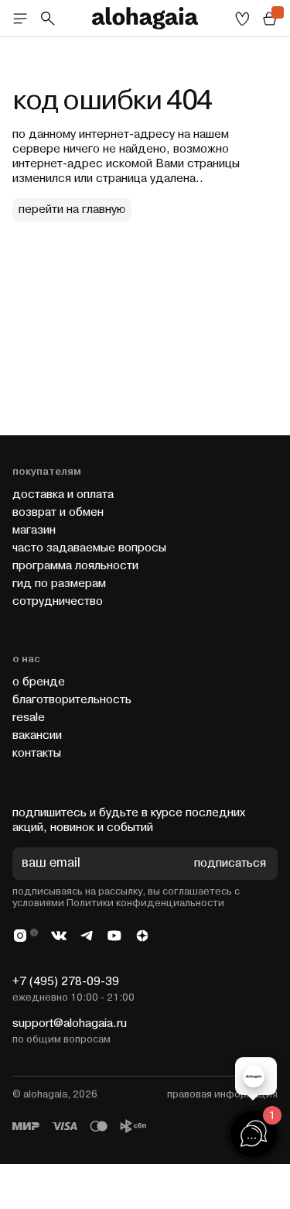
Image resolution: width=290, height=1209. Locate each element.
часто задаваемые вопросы (89, 548)
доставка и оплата (63, 494)
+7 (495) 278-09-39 (65, 981)
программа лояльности (75, 566)
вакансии (37, 735)
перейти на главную (72, 209)
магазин (34, 530)
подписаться (230, 864)
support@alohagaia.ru (69, 1023)
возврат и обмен (58, 512)
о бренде (38, 682)
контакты (36, 753)
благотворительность (71, 700)
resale (28, 717)
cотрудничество (57, 601)
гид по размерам (59, 583)
